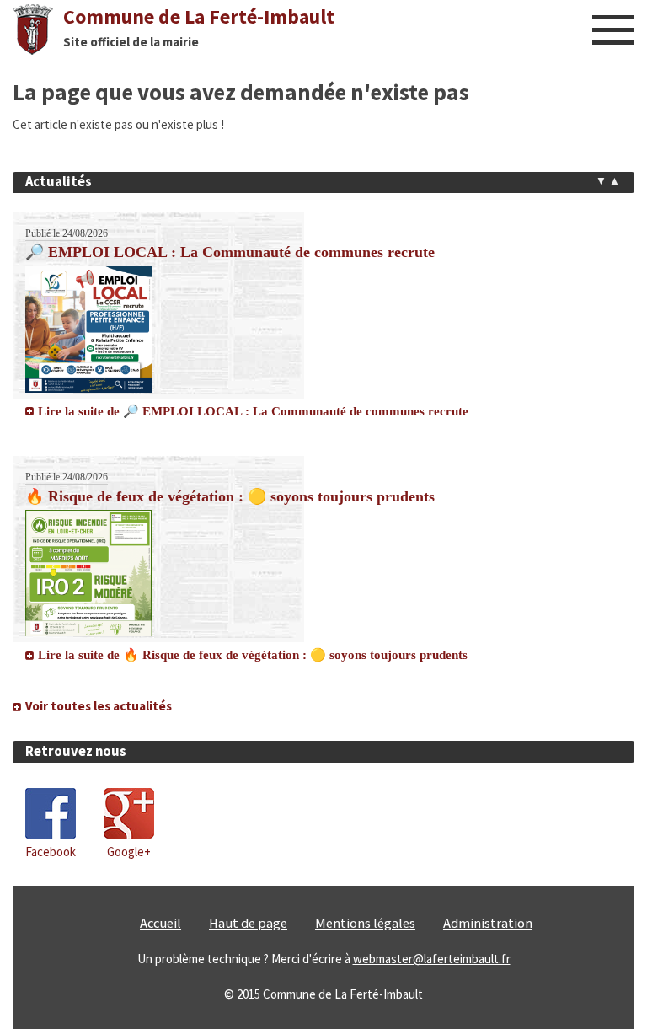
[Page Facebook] (50, 834)
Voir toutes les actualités (98, 706)
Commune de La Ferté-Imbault (198, 16)
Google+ (129, 852)
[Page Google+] (129, 834)
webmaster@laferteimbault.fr (432, 959)
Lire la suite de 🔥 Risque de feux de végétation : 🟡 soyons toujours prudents (253, 655)
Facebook (50, 852)
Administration (487, 923)
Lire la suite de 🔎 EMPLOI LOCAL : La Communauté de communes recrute (253, 411)
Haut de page (248, 923)
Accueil (160, 923)
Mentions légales (365, 923)
